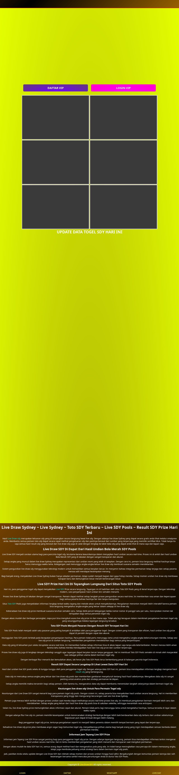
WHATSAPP (112, 773)
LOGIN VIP (123, 88)
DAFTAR (67, 773)
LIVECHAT (156, 773)
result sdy (80, 672)
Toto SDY (12, 603)
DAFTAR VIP (56, 88)
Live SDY (60, 589)
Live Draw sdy (14, 538)
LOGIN (22, 773)
